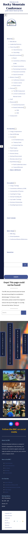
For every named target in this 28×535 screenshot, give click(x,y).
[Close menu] (5, 15)
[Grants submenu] (15, 137)
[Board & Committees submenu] (22, 55)
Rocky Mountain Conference (14, 6)
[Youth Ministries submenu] (20, 162)
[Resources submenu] (17, 102)
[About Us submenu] (13, 39)
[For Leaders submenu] (15, 183)
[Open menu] (1, 146)
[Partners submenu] (16, 88)
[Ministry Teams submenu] (19, 77)
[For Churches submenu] (15, 129)
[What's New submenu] (15, 231)
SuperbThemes (8, 527)
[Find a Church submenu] (18, 47)
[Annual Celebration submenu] (25, 107)
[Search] (25, 265)
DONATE (16, 277)
